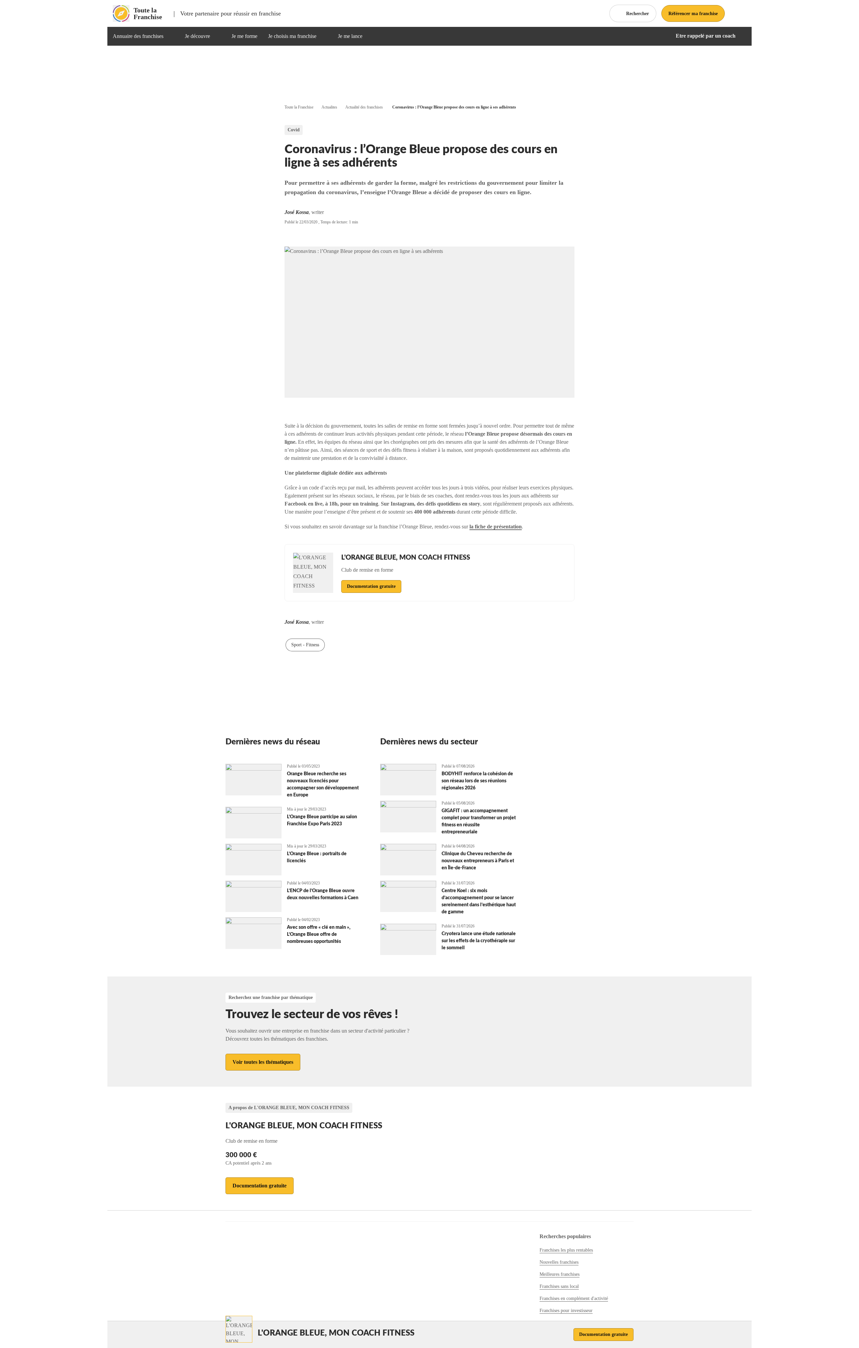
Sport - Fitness (305, 644)
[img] (171, 36)
